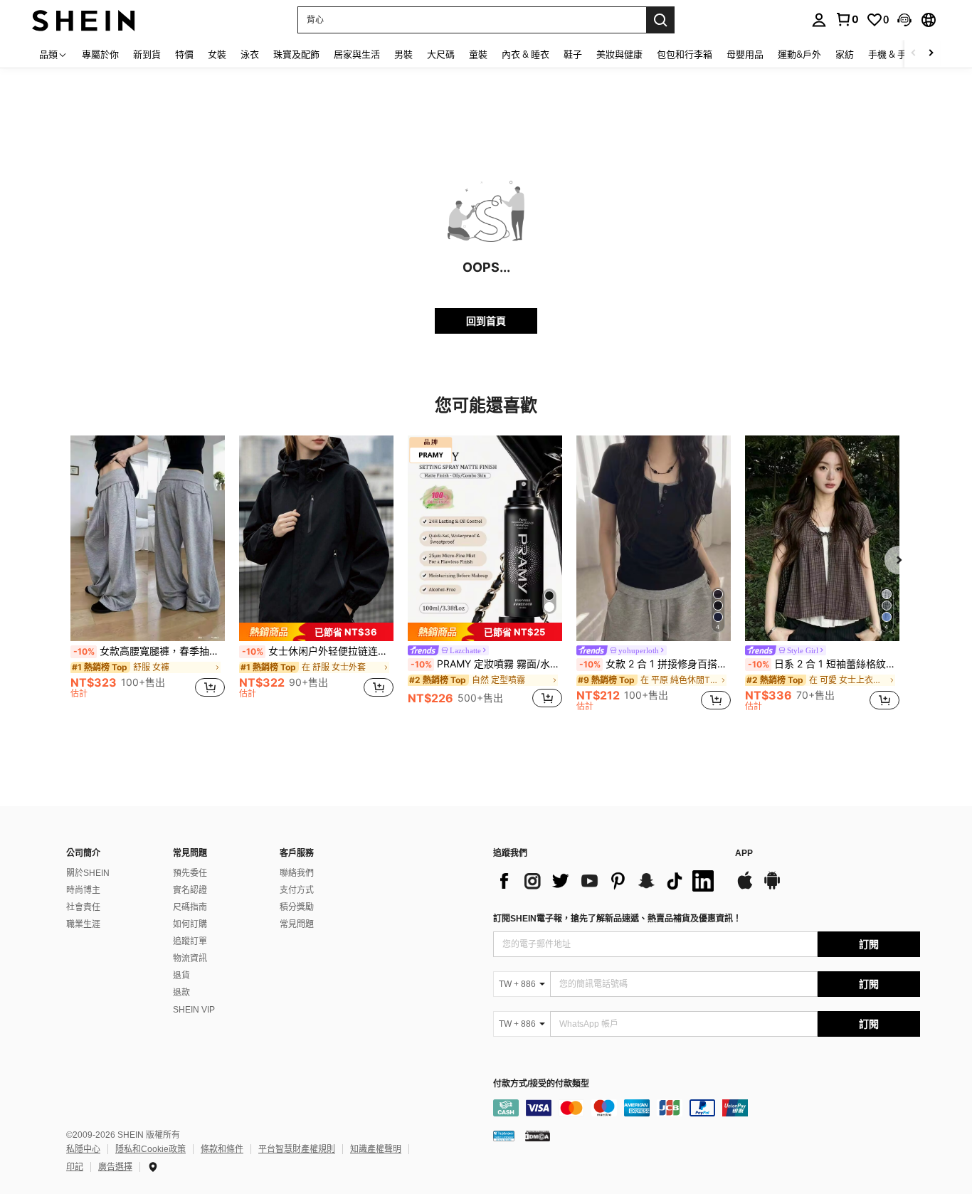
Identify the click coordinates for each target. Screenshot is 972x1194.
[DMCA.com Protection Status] (537, 1136)
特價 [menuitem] (184, 54)
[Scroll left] (914, 54)
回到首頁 (486, 321)
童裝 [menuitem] (478, 54)
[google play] (772, 887)
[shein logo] (83, 19)
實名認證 (190, 890)
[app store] (745, 887)
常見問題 (297, 924)
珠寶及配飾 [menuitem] (296, 54)
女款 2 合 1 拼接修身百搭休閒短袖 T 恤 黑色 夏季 (655, 664)
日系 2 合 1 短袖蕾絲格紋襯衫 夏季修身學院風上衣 (823, 664)
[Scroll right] (931, 54)
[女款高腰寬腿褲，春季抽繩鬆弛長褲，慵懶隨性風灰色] (147, 538)
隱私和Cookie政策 (150, 1149)
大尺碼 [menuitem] (441, 54)
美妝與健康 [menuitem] (619, 54)
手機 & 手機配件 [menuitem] (901, 54)
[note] (316, 632)
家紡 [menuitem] (844, 54)
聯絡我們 (297, 873)
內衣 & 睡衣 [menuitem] (525, 54)
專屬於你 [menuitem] (100, 54)
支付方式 (297, 890)
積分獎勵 (297, 907)
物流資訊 (190, 958)
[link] (847, 19)
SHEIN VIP (194, 1010)
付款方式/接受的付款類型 (541, 1084)
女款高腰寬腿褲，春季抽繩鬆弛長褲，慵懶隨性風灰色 (149, 651)
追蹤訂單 (190, 941)
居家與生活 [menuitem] (357, 54)
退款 (181, 993)
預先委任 (190, 873)
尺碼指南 (190, 907)
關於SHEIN (88, 873)
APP (744, 853)
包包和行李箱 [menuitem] (684, 54)
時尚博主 (83, 890)
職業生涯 (83, 924)
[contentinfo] (706, 1107)
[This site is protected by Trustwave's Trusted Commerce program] (503, 1136)
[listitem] (147, 573)
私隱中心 (83, 1149)
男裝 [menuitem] (403, 54)
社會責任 (83, 907)
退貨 (181, 976)
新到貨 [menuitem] (147, 54)
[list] (607, 881)
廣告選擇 (115, 1167)
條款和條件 (222, 1149)
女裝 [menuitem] (217, 54)
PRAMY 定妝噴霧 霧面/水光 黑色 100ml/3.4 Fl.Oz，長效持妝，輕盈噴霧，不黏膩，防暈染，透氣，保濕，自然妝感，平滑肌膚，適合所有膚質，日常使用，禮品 (486, 664)
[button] (904, 19)
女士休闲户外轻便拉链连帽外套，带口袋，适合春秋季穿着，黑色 (317, 651)
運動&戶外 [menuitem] (799, 54)
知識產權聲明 (375, 1149)
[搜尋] (660, 19)
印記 (74, 1167)
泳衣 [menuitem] (250, 54)
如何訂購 (190, 924)
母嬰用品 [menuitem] (745, 54)
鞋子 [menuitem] (573, 54)
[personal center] (819, 19)
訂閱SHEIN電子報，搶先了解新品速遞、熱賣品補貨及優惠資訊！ (617, 919)
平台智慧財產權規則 (296, 1149)
